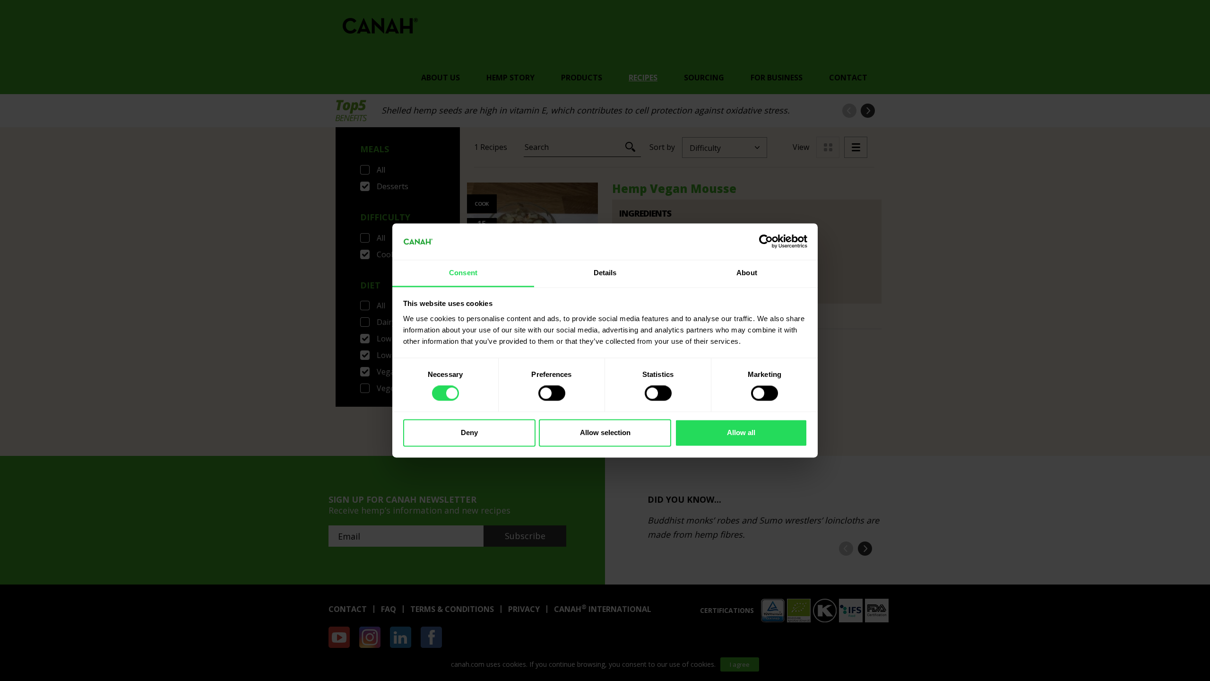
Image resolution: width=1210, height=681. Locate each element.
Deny (469, 432)
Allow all (741, 432)
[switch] (551, 393)
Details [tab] (605, 273)
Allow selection (605, 432)
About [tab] (746, 273)
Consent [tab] (463, 273)
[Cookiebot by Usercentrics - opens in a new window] (766, 242)
